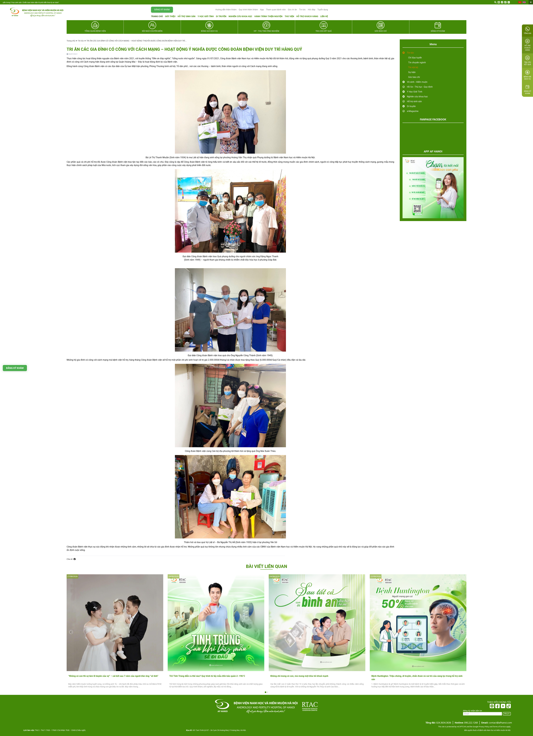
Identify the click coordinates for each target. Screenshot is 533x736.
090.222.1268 (466, 722)
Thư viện (289, 16)
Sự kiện (412, 72)
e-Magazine (412, 111)
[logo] (33, 12)
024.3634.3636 (438, 722)
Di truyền (221, 16)
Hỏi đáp (311, 9)
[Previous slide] (71, 632)
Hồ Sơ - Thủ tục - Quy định (420, 87)
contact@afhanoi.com (496, 722)
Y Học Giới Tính (414, 91)
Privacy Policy (483, 726)
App (262, 9)
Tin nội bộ (413, 67)
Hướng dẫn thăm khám (226, 9)
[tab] (265, 692)
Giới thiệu (170, 16)
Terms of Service (499, 726)
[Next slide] (462, 632)
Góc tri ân (292, 9)
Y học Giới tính (206, 16)
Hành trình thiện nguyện (268, 16)
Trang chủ (157, 16)
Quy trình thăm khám (248, 9)
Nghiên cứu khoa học (240, 16)
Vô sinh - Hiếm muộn (417, 82)
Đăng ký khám (162, 9)
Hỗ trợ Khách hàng (307, 16)
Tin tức (302, 9)
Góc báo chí (414, 77)
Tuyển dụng (322, 9)
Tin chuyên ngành (417, 62)
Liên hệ (324, 16)
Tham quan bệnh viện (276, 9)
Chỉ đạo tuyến (415, 57)
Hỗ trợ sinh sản (186, 16)
